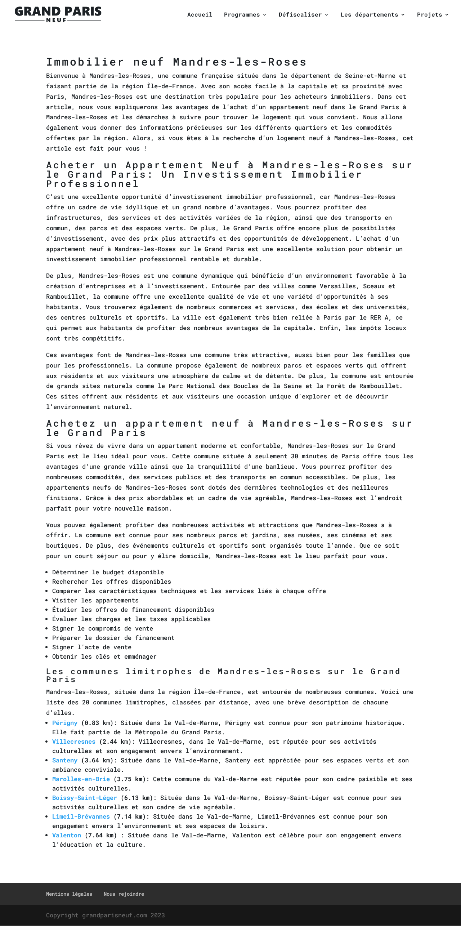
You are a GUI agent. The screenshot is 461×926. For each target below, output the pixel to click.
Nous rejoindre (124, 893)
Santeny (64, 760)
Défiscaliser (300, 15)
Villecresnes (73, 741)
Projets (429, 15)
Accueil (199, 15)
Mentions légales (69, 893)
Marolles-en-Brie (81, 779)
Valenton (66, 835)
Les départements (369, 15)
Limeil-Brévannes (81, 816)
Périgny (64, 722)
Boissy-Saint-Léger (84, 797)
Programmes (242, 15)
